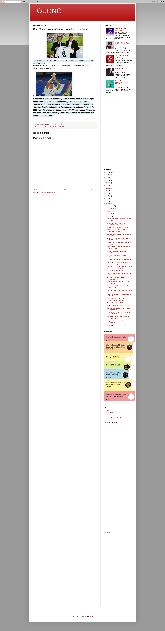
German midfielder (43, 127)
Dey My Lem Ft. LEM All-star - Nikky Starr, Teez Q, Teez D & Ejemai (116, 395)
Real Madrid (56, 127)
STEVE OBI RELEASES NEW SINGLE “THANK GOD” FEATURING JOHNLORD (115, 384)
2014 (107, 204)
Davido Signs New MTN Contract (117, 303)
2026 (107, 172)
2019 (107, 190)
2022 (107, 183)
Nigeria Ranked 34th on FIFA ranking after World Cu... (118, 313)
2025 (107, 175)
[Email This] (54, 124)
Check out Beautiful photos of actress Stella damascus (118, 256)
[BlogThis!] (56, 124)
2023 (107, 180)
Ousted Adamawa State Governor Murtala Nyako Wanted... (117, 269)
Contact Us (109, 415)
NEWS (50, 127)
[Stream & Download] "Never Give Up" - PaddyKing (114, 374)
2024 (107, 177)
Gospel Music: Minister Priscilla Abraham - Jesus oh (122, 43)
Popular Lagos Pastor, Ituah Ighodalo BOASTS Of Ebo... (118, 247)
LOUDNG (47, 11)
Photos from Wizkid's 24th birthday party (119, 305)
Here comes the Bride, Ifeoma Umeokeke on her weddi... (116, 299)
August (109, 214)
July (108, 216)
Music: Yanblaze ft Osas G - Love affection (123, 29)
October (110, 211)
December (110, 206)
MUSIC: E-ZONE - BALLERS (113, 365)
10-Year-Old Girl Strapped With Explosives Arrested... (116, 230)
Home (65, 189)
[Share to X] (58, 124)
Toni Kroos (63, 127)
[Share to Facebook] (60, 124)
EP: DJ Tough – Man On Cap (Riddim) (116, 337)
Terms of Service (111, 412)
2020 (107, 188)
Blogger (90, 616)
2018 (107, 193)
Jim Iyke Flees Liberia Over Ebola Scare (119, 259)
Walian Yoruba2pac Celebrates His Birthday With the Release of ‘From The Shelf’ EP (115, 347)
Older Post (93, 189)
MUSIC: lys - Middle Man (113, 357)
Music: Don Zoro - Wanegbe (123, 69)
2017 (107, 196)
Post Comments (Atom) (48, 192)
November (110, 209)
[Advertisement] (110, 131)
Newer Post (37, 189)
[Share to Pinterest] (62, 124)
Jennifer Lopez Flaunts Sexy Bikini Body (119, 266)
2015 (107, 201)
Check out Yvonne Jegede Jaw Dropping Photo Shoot (116, 223)
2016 (107, 198)
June (109, 326)
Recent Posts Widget (126, 402)
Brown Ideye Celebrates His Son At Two (119, 227)
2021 (107, 185)
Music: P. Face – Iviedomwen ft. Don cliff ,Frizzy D (122, 82)
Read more (108, 340)
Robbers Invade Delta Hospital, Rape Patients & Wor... (118, 278)
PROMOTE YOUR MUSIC (113, 417)
